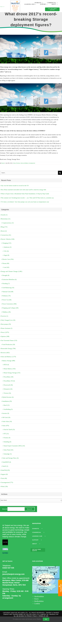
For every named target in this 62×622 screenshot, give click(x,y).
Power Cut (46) (6, 300)
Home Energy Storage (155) (12, 373)
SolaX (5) (5, 466)
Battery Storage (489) (8, 360)
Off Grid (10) (6, 417)
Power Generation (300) (9, 304)
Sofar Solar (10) (7, 421)
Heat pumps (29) (6, 324)
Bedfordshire (39, 601)
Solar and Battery (24, 163)
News (14, 163)
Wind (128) (4, 486)
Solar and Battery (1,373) (8, 356)
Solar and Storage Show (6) (10, 458)
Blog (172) (4, 227)
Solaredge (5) (8, 454)
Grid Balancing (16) (8, 287)
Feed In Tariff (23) (9, 429)
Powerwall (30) (8, 385)
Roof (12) (6, 405)
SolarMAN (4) (6, 462)
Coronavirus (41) (6, 235)
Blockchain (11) (5, 219)
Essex (36, 599)
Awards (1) (4, 215)
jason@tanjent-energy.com (13, 574)
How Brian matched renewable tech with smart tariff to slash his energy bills (23, 189)
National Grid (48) (7, 291)
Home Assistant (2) (6, 328)
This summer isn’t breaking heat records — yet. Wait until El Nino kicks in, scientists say (27, 198)
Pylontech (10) (8, 389)
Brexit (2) (4, 231)
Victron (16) (7, 393)
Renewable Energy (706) (8, 348)
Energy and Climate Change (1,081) (11, 271)
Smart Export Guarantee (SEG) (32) (14, 446)
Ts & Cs (39, 619)
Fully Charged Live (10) (8, 320)
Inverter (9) (5, 413)
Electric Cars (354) (7, 259)
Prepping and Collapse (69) (10, 308)
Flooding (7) (6, 283)
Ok (46, 619)
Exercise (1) (4, 316)
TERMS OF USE (43, 616)
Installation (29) (7, 401)
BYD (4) (6, 364)
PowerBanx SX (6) (9, 381)
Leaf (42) (6, 267)
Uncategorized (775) (7, 482)
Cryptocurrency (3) (8, 223)
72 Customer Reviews (15, 10)
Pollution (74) (6, 296)
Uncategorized (32, 163)
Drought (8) (5, 275)
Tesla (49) (4, 478)
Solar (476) (5, 425)
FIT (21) (6, 433)
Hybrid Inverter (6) (8, 397)
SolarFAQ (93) (5, 470)
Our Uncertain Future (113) (9, 340)
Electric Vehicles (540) (7, 239)
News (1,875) (5, 332)
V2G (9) (6, 251)
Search (4, 509)
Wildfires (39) (6, 312)
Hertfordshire (39, 596)
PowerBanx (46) (8, 377)
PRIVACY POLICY (32, 616)
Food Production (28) (8, 344)
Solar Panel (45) (8, 450)
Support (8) (4, 474)
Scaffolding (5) (8, 409)
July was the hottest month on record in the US (15, 185)
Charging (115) (6, 243)
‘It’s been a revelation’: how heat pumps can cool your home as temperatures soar (25, 202)
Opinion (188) (5, 336)
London (37, 604)
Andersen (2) (7, 247)
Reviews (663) (5, 352)
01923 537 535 (8, 568)
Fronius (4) (7, 437)
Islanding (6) (7, 442)
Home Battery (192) (10, 369)
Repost (3, 163)
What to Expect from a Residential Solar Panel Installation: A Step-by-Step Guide (25, 194)
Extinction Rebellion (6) (9, 279)
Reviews (18, 163)
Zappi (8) (6, 255)
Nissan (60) (5, 263)
